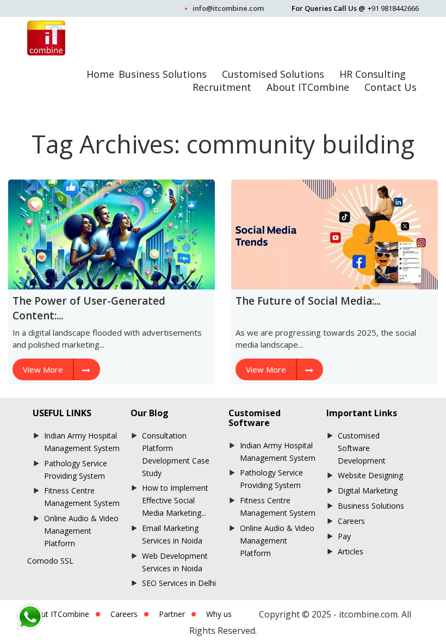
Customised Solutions (273, 74)
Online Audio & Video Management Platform (81, 530)
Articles (350, 551)
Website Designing (370, 475)
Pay (344, 536)
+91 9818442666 (393, 8)
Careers (351, 521)
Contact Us (390, 87)
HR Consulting (372, 74)
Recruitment (222, 87)
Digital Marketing (368, 490)
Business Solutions (163, 74)
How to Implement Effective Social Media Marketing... (175, 500)
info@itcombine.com (228, 8)
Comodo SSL (50, 560)
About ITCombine (308, 87)
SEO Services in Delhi (179, 583)
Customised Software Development (362, 448)
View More (43, 369)
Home (100, 74)
